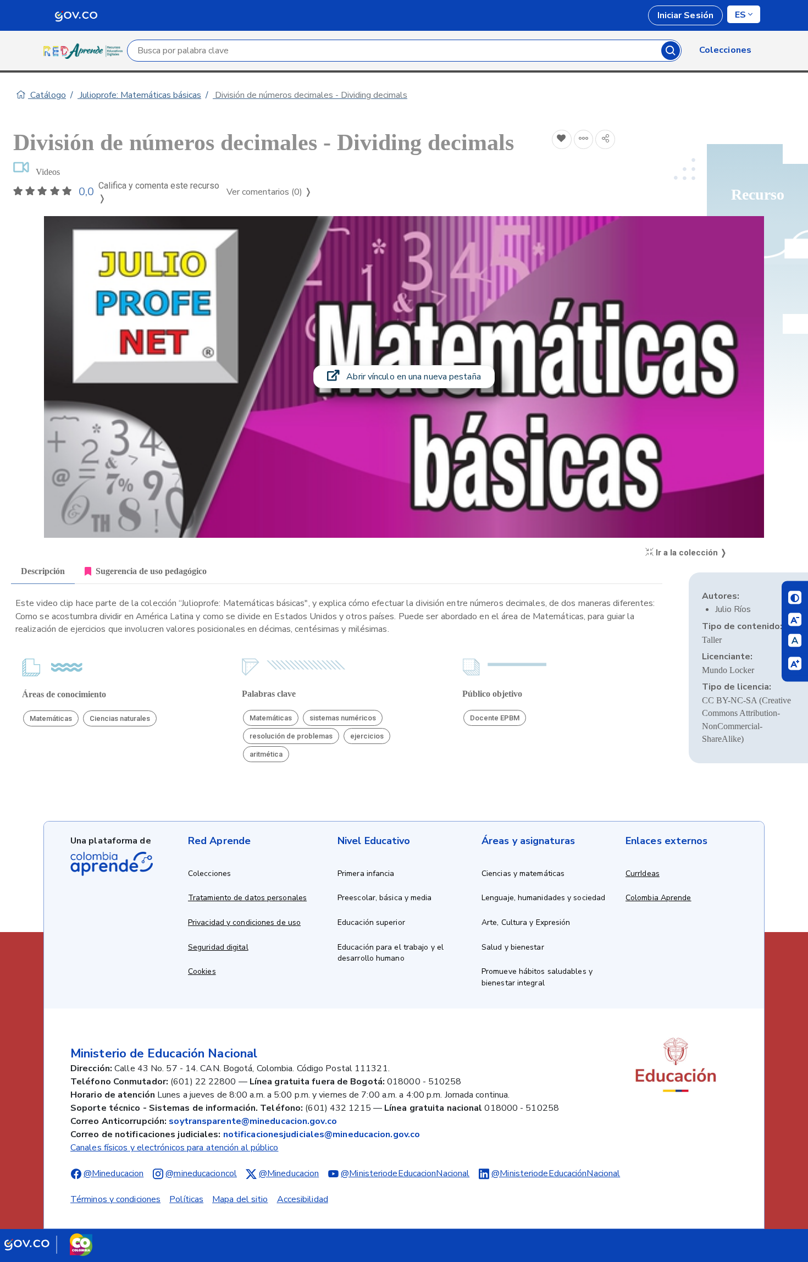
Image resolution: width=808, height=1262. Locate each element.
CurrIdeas (643, 873)
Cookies (202, 971)
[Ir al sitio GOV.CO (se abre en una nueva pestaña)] (48, 1244)
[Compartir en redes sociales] (605, 140)
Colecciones (209, 873)
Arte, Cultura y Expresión (526, 922)
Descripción (43, 571)
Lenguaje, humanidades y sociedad (543, 897)
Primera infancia (366, 873)
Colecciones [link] (725, 50)
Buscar (670, 50)
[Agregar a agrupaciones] (584, 140)
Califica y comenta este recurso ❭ (158, 192)
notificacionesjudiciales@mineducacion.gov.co (321, 1134)
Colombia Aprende (658, 897)
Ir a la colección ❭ (690, 553)
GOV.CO (75, 15)
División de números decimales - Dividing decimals (310, 95)
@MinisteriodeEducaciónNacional (555, 1173)
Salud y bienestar (513, 947)
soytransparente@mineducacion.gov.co (253, 1121)
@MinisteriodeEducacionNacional (405, 1173)
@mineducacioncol (201, 1173)
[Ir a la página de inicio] (85, 50)
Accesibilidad (302, 1199)
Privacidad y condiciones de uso (244, 922)
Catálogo (47, 95)
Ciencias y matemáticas (523, 873)
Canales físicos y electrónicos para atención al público (174, 1148)
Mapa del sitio (240, 1199)
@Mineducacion (113, 1173)
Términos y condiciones (115, 1199)
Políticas (186, 1199)
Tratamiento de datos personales (247, 897)
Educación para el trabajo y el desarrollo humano (390, 953)
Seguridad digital (218, 947)
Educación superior (371, 922)
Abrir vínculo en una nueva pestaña (412, 377)
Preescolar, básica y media (384, 897)
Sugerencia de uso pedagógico (151, 571)
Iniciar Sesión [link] (685, 15)
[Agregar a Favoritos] (562, 140)
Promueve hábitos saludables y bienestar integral (537, 977)
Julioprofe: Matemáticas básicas (139, 95)
